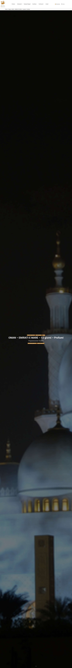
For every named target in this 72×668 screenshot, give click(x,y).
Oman (43, 335)
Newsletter (58, 4)
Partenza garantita (32, 343)
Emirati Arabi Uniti (31, 335)
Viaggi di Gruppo (40, 343)
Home (6, 9)
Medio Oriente (38, 335)
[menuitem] (13, 4)
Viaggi (9, 9)
